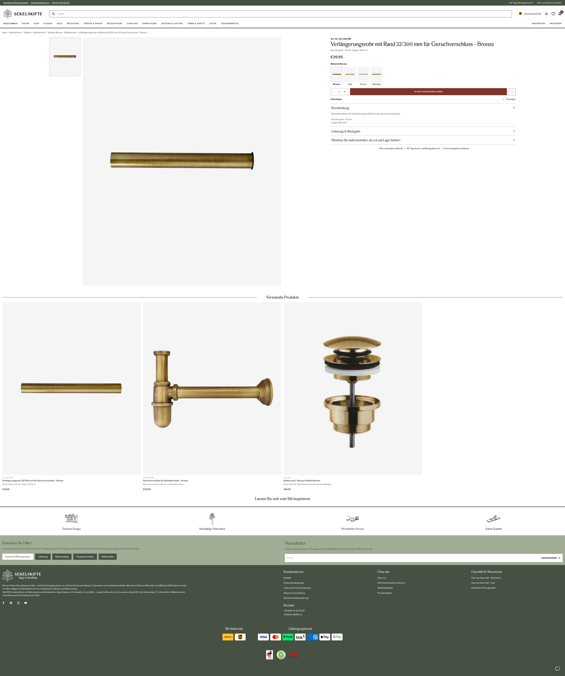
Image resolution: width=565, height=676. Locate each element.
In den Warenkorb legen (428, 91)
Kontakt (287, 578)
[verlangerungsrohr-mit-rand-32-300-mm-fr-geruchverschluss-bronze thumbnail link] (64, 56)
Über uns (381, 578)
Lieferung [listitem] (43, 556)
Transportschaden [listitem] (85, 556)
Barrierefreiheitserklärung (296, 598)
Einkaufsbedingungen (294, 583)
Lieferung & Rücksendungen (297, 588)
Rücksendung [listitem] (62, 556)
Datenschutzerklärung (294, 593)
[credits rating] (294, 654)
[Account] (546, 14)
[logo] (23, 14)
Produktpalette (384, 593)
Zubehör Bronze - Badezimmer (62, 32)
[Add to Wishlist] (512, 91)
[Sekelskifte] (95, 576)
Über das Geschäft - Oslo (483, 583)
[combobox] (283, 14)
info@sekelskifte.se (40, 2)
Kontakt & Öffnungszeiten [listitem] (17, 556)
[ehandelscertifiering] (281, 655)
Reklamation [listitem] (108, 556)
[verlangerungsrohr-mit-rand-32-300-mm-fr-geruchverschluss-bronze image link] (182, 161)
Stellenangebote (385, 588)
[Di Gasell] (269, 654)
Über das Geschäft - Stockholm (486, 578)
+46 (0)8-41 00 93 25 (294, 610)
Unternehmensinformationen (391, 583)
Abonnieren (549, 558)
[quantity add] (344, 91)
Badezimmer (15, 32)
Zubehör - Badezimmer (34, 32)
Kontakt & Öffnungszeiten (16, 2)
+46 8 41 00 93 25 (60, 2)
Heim (4, 32)
